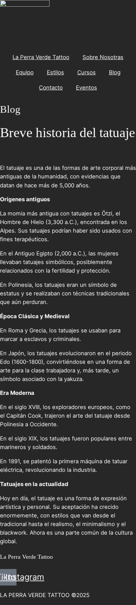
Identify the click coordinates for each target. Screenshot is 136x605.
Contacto (51, 87)
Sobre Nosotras (103, 57)
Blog (114, 72)
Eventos (86, 87)
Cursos (86, 72)
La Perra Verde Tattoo (41, 57)
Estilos (55, 72)
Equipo (25, 72)
